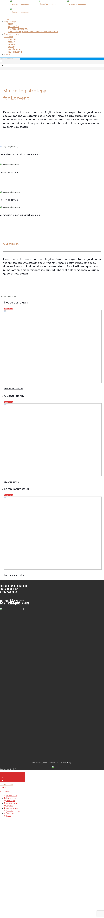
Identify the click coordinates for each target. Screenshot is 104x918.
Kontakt (7, 54)
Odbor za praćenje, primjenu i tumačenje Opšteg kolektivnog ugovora (33, 32)
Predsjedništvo (13, 26)
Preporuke (12, 44)
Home (6, 19)
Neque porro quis (16, 302)
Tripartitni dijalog (11, 34)
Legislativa (12, 39)
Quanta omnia (14, 395)
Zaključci (11, 47)
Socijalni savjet (10, 22)
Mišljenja (11, 42)
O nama (10, 24)
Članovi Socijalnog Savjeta (18, 29)
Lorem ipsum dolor (16, 489)
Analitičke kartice (14, 49)
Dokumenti (8, 37)
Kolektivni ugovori (15, 52)
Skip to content (6, 785)
